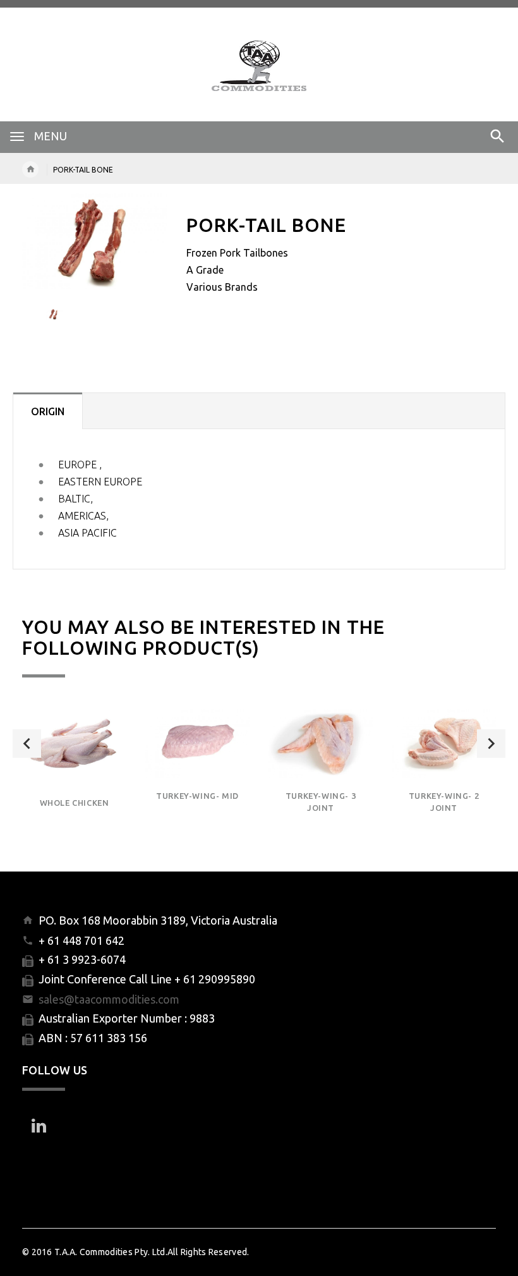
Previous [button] (27, 743)
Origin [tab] (47, 411)
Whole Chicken (74, 802)
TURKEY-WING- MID (197, 795)
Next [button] (491, 743)
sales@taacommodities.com (109, 999)
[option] (94, 241)
